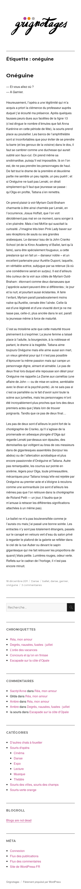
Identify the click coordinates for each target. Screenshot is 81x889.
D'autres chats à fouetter (26, 742)
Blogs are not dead (18, 820)
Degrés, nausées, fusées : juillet (31, 644)
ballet (45, 581)
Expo (17, 763)
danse (54, 581)
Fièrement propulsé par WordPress (42, 882)
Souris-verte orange (23, 790)
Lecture (19, 769)
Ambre (14, 701)
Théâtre (19, 779)
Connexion (17, 851)
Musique (19, 774)
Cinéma (19, 753)
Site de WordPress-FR (25, 866)
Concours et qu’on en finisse (29, 655)
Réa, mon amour (21, 639)
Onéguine (20, 75)
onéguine (12, 585)
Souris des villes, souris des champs (34, 784)
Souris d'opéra (19, 747)
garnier (63, 581)
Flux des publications (24, 856)
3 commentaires (31, 585)
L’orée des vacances (23, 650)
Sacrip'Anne (18, 691)
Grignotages (12, 882)
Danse (35, 581)
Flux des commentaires (25, 861)
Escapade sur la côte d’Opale (29, 660)
